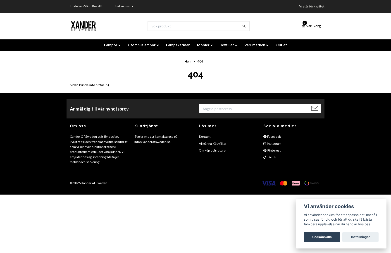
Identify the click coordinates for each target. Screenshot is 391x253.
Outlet (281, 45)
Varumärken (254, 45)
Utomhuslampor (142, 45)
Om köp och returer (213, 150)
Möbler (203, 45)
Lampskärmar (178, 45)
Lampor (110, 45)
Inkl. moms (122, 6)
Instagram (273, 143)
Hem (188, 61)
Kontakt (205, 136)
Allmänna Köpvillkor (212, 143)
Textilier (227, 45)
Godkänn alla (322, 237)
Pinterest (274, 150)
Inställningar (360, 237)
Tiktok (271, 157)
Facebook (274, 136)
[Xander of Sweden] (83, 26)
